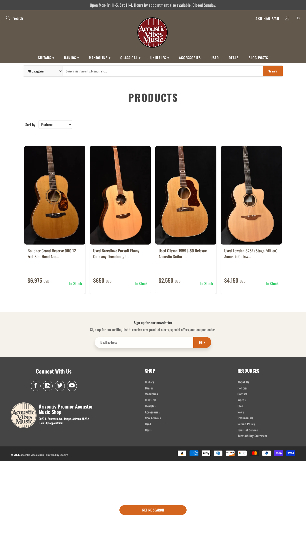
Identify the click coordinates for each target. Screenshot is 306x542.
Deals (234, 57)
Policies (242, 388)
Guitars (45, 57)
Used (215, 57)
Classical (129, 57)
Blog (240, 406)
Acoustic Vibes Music (32, 454)
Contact (242, 393)
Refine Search (153, 510)
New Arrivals (153, 417)
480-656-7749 (267, 18)
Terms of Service (247, 430)
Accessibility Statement (252, 435)
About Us (243, 382)
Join (202, 342)
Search (272, 71)
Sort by (30, 124)
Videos (241, 400)
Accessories (190, 57)
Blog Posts (258, 57)
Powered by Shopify (57, 454)
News (240, 412)
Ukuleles (158, 57)
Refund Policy (246, 424)
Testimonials (245, 417)
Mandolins (99, 57)
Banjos (70, 57)
